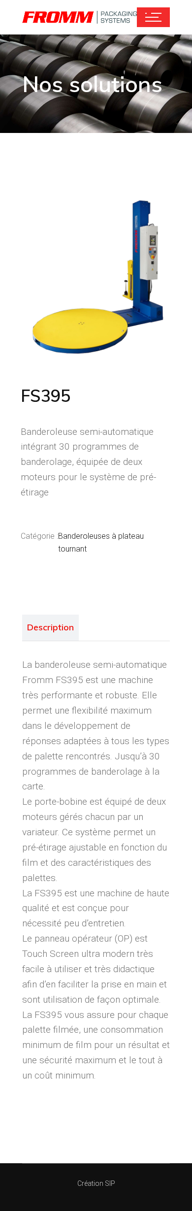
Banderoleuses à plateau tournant (101, 542)
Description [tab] (50, 627)
